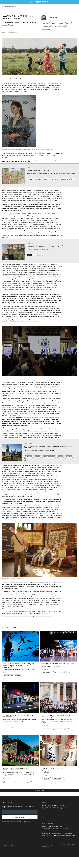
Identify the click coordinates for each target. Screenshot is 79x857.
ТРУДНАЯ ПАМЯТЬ (12, 32)
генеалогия (63, 26)
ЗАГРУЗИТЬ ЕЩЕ (39, 790)
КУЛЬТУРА (61, 805)
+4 (67, 728)
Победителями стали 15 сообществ (51, 666)
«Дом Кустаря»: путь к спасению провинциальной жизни (16, 769)
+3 (25, 459)
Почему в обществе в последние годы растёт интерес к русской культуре (57, 771)
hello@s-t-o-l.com (46, 826)
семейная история (46, 26)
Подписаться (19, 817)
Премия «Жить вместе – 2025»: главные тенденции (18, 716)
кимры (25, 781)
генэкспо (53, 23)
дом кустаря (19, 781)
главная (3, 32)
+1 (72, 179)
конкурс (55, 672)
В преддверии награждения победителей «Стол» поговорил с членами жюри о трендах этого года (20, 720)
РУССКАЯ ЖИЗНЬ (52, 805)
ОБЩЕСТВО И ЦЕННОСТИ (60, 808)
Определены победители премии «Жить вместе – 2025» (18, 669)
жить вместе (6, 727)
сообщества (68, 23)
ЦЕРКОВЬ (44, 805)
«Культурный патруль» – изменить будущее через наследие (58, 716)
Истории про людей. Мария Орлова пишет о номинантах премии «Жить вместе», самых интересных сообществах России (57, 721)
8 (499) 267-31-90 (57, 826)
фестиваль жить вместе (59, 728)
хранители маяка (45, 23)
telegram (44, 817)
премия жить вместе (46, 29)
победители (17, 675)
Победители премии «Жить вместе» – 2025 (58, 664)
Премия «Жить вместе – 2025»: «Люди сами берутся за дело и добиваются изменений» (19, 665)
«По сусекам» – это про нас (52, 768)
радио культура (55, 26)
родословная (60, 23)
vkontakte (50, 817)
